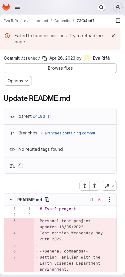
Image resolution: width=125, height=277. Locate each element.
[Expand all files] (84, 186)
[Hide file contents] (11, 199)
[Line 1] (10, 209)
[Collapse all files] (94, 186)
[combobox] (109, 186)
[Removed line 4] (10, 233)
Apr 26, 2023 (62, 58)
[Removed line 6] (10, 251)
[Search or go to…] (101, 7)
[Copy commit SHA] (44, 58)
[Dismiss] (113, 35)
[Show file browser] (118, 20)
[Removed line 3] (10, 221)
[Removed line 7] (10, 257)
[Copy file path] (47, 199)
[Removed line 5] (10, 245)
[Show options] (109, 199)
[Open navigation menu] (17, 7)
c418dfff (42, 116)
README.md (29, 199)
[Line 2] (10, 215)
